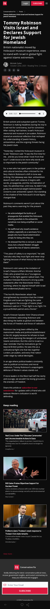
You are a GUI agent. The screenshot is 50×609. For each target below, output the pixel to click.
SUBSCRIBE (37, 3)
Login (25, 3)
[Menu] (46, 3)
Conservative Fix (9, 12)
